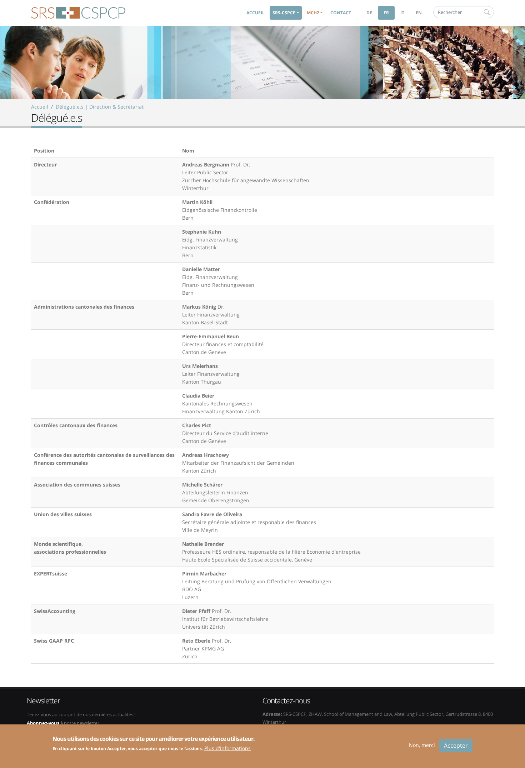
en (419, 13)
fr (386, 13)
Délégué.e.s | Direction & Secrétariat (100, 106)
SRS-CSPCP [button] (284, 13)
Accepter (456, 745)
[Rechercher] (487, 12)
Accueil (255, 13)
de (369, 13)
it (402, 13)
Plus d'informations (227, 748)
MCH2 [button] (313, 13)
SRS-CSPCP (78, 12)
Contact (340, 13)
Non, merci (422, 745)
